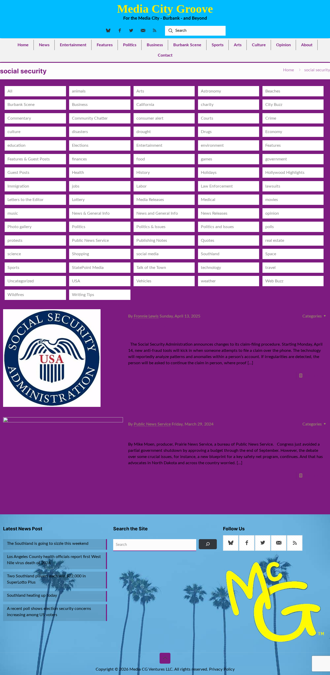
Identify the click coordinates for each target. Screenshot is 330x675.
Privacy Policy (222, 669)
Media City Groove (165, 8)
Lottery (78, 200)
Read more (313, 376)
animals (79, 91)
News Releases (214, 213)
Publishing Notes (151, 240)
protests (14, 240)
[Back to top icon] (165, 658)
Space (270, 254)
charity (207, 105)
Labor (141, 186)
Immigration (18, 186)
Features (273, 145)
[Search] (208, 544)
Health (78, 172)
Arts (140, 91)
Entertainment (149, 145)
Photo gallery (19, 227)
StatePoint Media (88, 268)
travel (270, 268)
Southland (210, 254)
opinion (272, 213)
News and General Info (157, 213)
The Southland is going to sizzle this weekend (47, 543)
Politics (78, 227)
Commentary (19, 118)
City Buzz (273, 105)
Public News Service (90, 240)
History (143, 172)
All (9, 91)
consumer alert (149, 118)
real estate (274, 240)
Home (288, 70)
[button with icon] (230, 543)
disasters (80, 132)
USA (76, 281)
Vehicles (143, 281)
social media (147, 254)
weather (208, 281)
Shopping (80, 254)
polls (269, 227)
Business (80, 105)
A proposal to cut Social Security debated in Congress (223, 433)
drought (143, 132)
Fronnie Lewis (146, 316)
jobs (75, 186)
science (14, 254)
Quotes (207, 240)
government (276, 159)
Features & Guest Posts (28, 159)
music (12, 213)
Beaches (272, 91)
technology (211, 268)
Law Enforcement (217, 186)
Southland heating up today (32, 595)
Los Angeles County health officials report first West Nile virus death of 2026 (54, 560)
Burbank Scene (21, 105)
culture (13, 132)
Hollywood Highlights (284, 172)
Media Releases (150, 200)
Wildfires (15, 295)
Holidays (209, 172)
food (140, 159)
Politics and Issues (217, 227)
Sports (13, 268)
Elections (80, 145)
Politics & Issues (151, 227)
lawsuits (272, 186)
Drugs (206, 132)
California (145, 105)
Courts (207, 118)
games (206, 159)
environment (212, 145)
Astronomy (211, 91)
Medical (208, 200)
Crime (270, 118)
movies (271, 200)
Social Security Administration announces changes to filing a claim (222, 329)
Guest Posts (18, 172)
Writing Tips (83, 295)
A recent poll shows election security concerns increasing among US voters (49, 612)
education (16, 145)
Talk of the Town (151, 268)
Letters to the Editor (25, 200)
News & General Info (91, 213)
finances (79, 159)
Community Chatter (90, 118)
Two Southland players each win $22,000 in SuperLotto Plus (46, 579)
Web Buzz (274, 281)
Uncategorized (20, 281)
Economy (273, 132)
